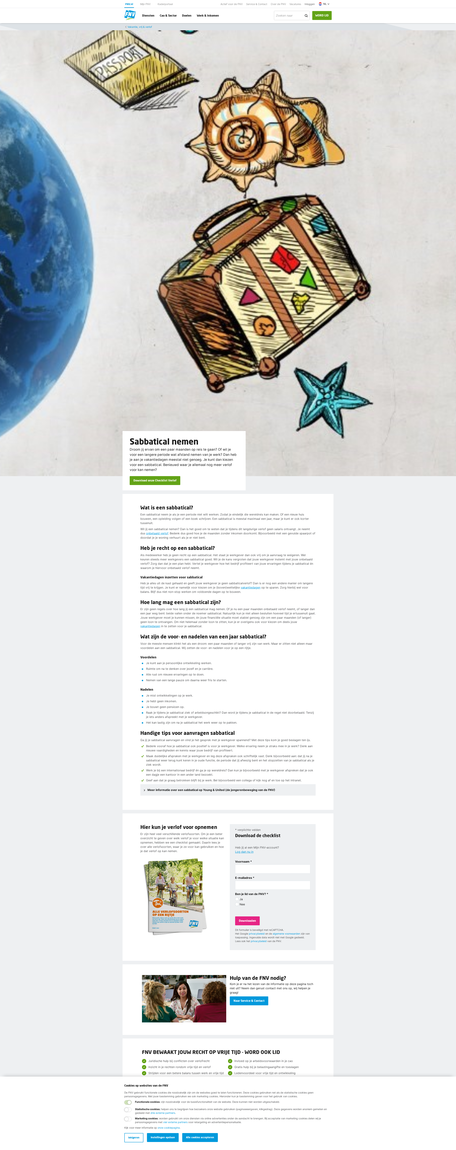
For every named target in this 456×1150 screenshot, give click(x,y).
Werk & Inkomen (208, 15)
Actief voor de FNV (232, 4)
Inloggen (310, 4)
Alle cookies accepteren (200, 1137)
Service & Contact (256, 4)
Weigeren (133, 1137)
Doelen (186, 15)
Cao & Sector (168, 15)
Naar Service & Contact (249, 1000)
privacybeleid (257, 933)
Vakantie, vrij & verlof (140, 26)
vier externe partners (175, 1122)
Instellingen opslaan (163, 1137)
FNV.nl (129, 4)
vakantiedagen (250, 587)
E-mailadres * (244, 878)
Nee (242, 904)
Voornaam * (243, 861)
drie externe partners (163, 1112)
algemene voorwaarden (286, 933)
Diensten (148, 15)
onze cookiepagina (169, 1127)
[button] (324, 4)
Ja (241, 899)
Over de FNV (278, 4)
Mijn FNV (145, 4)
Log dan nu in (244, 852)
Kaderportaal (165, 4)
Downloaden (247, 920)
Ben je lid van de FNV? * (251, 894)
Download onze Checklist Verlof (155, 480)
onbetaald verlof (157, 533)
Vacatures (295, 4)
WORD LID (322, 15)
